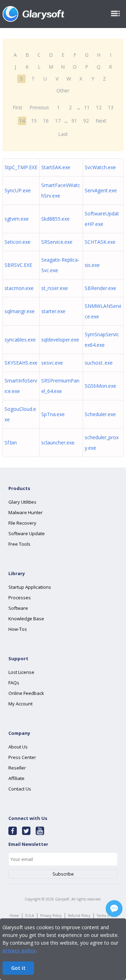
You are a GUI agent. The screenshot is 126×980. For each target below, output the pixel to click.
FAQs (13, 682)
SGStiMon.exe (100, 385)
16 (46, 120)
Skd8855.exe (55, 218)
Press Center (22, 757)
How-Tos (17, 629)
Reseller (17, 768)
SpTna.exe (53, 414)
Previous (39, 107)
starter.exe (53, 311)
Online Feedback (26, 693)
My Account (20, 704)
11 (87, 107)
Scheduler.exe (100, 414)
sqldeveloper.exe (60, 339)
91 (74, 120)
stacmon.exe (19, 288)
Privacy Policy (51, 915)
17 (58, 120)
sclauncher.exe (58, 442)
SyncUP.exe (18, 190)
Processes (19, 597)
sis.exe (92, 265)
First (17, 107)
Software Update (26, 533)
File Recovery (22, 523)
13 (110, 107)
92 (86, 120)
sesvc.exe (52, 362)
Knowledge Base (26, 618)
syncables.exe (20, 339)
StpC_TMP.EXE (21, 167)
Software (18, 608)
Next (101, 120)
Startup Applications (29, 587)
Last (63, 134)
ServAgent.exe (101, 190)
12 (99, 107)
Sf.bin (11, 442)
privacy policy (19, 950)
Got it (18, 968)
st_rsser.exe (54, 288)
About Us (18, 747)
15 (34, 120)
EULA (29, 915)
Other (62, 90)
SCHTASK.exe (100, 242)
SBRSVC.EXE (18, 265)
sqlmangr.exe (20, 311)
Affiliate (16, 778)
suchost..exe (99, 362)
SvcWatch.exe (100, 167)
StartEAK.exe (55, 167)
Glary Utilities (22, 502)
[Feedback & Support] (114, 908)
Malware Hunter (25, 512)
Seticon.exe (17, 242)
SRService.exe (56, 242)
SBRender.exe (100, 288)
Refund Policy (79, 915)
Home (14, 915)
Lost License (21, 672)
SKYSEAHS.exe (21, 362)
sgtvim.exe (17, 218)
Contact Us (19, 789)
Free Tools (19, 544)
